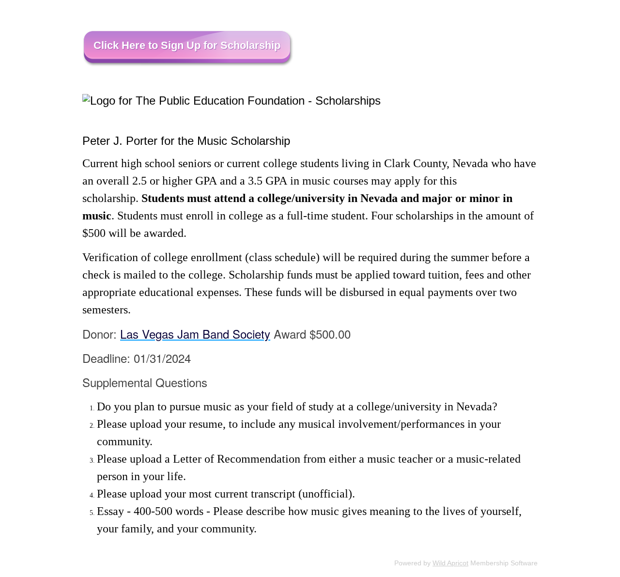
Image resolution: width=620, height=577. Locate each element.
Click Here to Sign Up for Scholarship (186, 45)
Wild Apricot (450, 563)
